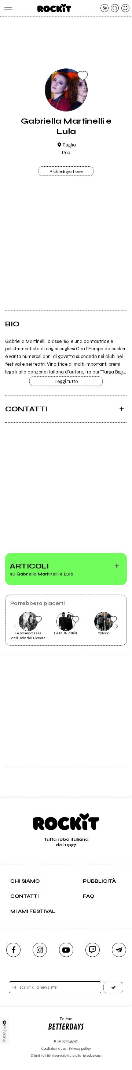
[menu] (7, 8)
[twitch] (92, 950)
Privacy (4, 1033)
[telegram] (119, 950)
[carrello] (104, 8)
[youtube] (66, 950)
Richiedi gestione (66, 171)
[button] (15, 626)
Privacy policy (80, 1049)
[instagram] (40, 950)
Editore (60, 1021)
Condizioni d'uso (53, 1049)
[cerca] (115, 8)
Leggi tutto (66, 382)
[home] (54, 8)
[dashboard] (125, 8)
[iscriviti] (113, 987)
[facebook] (13, 950)
